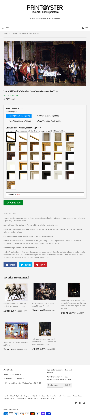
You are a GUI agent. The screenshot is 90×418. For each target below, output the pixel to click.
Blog (52, 398)
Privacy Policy (33, 398)
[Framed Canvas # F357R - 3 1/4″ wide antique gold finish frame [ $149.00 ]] (23, 166)
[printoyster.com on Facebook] (80, 403)
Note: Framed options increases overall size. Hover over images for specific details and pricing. (35, 131)
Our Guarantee (51, 396)
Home (6, 33)
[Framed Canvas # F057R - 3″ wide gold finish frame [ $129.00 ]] (58, 146)
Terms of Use (77, 396)
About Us (42, 396)
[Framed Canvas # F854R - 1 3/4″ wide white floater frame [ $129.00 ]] (58, 175)
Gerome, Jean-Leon (11, 95)
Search (6, 396)
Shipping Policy (9, 398)
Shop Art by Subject (30, 396)
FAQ (60, 396)
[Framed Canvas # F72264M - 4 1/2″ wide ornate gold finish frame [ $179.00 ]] (11, 185)
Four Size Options (11, 112)
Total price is (14, 194)
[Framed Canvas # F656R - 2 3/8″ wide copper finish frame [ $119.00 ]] (34, 146)
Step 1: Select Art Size (15, 110)
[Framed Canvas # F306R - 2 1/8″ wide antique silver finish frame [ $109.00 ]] (34, 156)
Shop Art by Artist (16, 396)
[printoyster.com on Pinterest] (84, 403)
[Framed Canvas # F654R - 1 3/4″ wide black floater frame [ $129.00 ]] (46, 175)
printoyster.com (14, 409)
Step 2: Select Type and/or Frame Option (35, 129)
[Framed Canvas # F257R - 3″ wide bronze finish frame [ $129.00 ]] (46, 146)
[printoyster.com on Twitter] (76, 403)
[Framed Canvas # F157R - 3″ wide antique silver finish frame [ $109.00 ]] (70, 146)
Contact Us (67, 396)
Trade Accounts (21, 398)
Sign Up (68, 385)
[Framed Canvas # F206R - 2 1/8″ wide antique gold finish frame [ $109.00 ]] (23, 156)
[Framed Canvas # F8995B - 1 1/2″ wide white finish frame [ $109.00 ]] (11, 166)
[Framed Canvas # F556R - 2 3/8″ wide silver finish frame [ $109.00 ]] (58, 166)
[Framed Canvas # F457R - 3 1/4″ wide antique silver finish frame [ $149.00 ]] (34, 166)
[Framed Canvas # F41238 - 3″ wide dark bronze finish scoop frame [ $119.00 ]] (70, 175)
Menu (7, 28)
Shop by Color (44, 398)
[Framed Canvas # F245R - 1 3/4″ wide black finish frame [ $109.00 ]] (70, 156)
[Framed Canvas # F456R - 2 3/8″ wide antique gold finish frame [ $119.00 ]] (23, 146)
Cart (86, 28)
